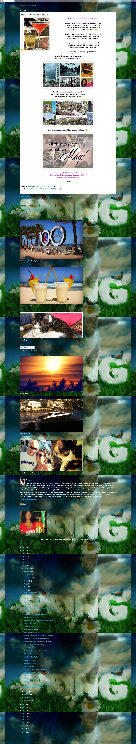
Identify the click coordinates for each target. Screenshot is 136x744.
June (26, 587)
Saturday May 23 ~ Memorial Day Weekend (38, 620)
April (26, 691)
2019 (24, 704)
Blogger (91, 539)
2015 (24, 717)
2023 (24, 557)
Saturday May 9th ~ (30, 663)
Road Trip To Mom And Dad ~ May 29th (37, 599)
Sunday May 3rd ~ (30, 681)
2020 (24, 566)
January (27, 700)
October (27, 575)
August (26, 581)
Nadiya (29, 480)
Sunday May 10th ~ (30, 660)
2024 (24, 553)
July (25, 584)
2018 (24, 707)
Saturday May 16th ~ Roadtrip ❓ (35, 645)
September (28, 578)
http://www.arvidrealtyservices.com (32, 209)
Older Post (110, 197)
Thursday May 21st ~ (31, 626)
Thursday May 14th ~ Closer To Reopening (38, 651)
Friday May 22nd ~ (30, 623)
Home (68, 197)
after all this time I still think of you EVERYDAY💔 (44, 189)
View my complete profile (28, 499)
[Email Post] (54, 186)
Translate (34, 350)
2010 (24, 732)
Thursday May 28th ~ (31, 602)
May (25, 590)
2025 (24, 550)
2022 (24, 560)
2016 (24, 713)
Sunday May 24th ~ (30, 617)
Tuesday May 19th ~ (30, 632)
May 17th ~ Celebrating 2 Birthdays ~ (36, 638)
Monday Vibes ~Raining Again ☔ (35, 614)
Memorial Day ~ (29, 611)
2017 (24, 710)
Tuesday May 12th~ (30, 654)
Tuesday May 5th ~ (30, 675)
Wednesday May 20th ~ (31, 629)
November (27, 571)
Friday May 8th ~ (29, 666)
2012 (24, 726)
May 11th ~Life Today (31, 657)
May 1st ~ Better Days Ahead (33, 687)
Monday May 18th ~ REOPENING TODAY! (38, 635)
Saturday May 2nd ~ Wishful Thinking (37, 684)
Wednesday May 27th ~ (31, 605)
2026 (24, 547)
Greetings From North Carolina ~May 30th (38, 596)
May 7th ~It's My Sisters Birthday (35, 669)
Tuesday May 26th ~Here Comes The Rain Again (40, 608)
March (26, 694)
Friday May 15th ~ (30, 648)
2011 (24, 729)
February (27, 697)
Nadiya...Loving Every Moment (28, 5)
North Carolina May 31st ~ (33, 593)
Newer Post (25, 197)
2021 (24, 563)
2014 (24, 720)
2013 (24, 723)
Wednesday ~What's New (32, 672)
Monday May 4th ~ (30, 678)
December (27, 568)
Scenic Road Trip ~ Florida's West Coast (37, 641)
